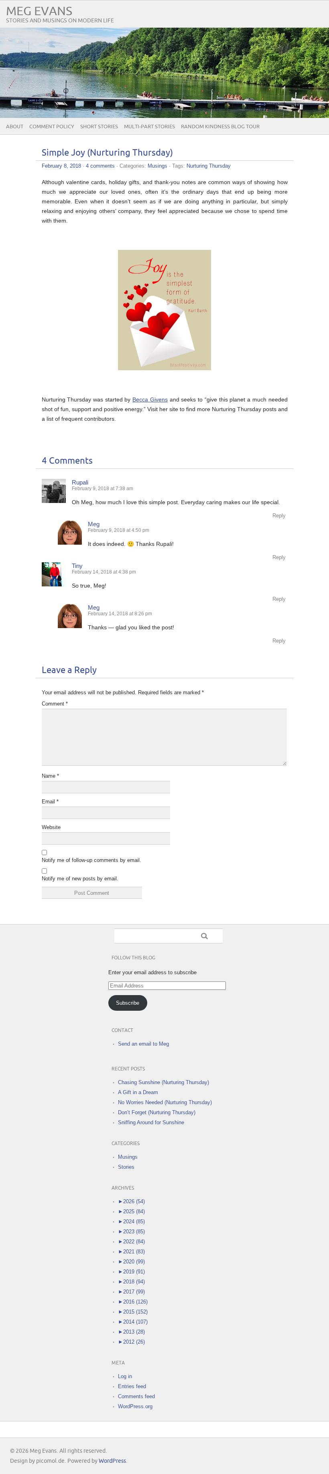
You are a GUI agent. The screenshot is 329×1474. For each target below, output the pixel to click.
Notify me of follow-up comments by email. (91, 860)
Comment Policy (51, 127)
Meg (94, 524)
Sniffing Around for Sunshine (151, 1122)
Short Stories (99, 127)
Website (51, 827)
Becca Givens (150, 399)
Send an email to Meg (143, 1044)
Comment (55, 704)
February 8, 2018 (61, 166)
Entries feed (132, 1386)
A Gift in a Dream (138, 1092)
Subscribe (127, 1003)
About (14, 127)
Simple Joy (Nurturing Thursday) (107, 153)
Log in (125, 1376)
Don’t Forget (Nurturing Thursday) (156, 1112)
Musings (157, 166)
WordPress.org (135, 1406)
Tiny (77, 565)
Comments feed (136, 1396)
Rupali (80, 482)
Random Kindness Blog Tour (220, 127)
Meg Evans (39, 11)
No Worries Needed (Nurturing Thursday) (165, 1102)
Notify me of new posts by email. (80, 879)
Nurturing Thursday (209, 166)
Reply (279, 516)
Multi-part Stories (149, 127)
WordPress (112, 1461)
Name (50, 776)
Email (50, 802)
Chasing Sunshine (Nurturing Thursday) (163, 1082)
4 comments (100, 166)
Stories (126, 1167)
